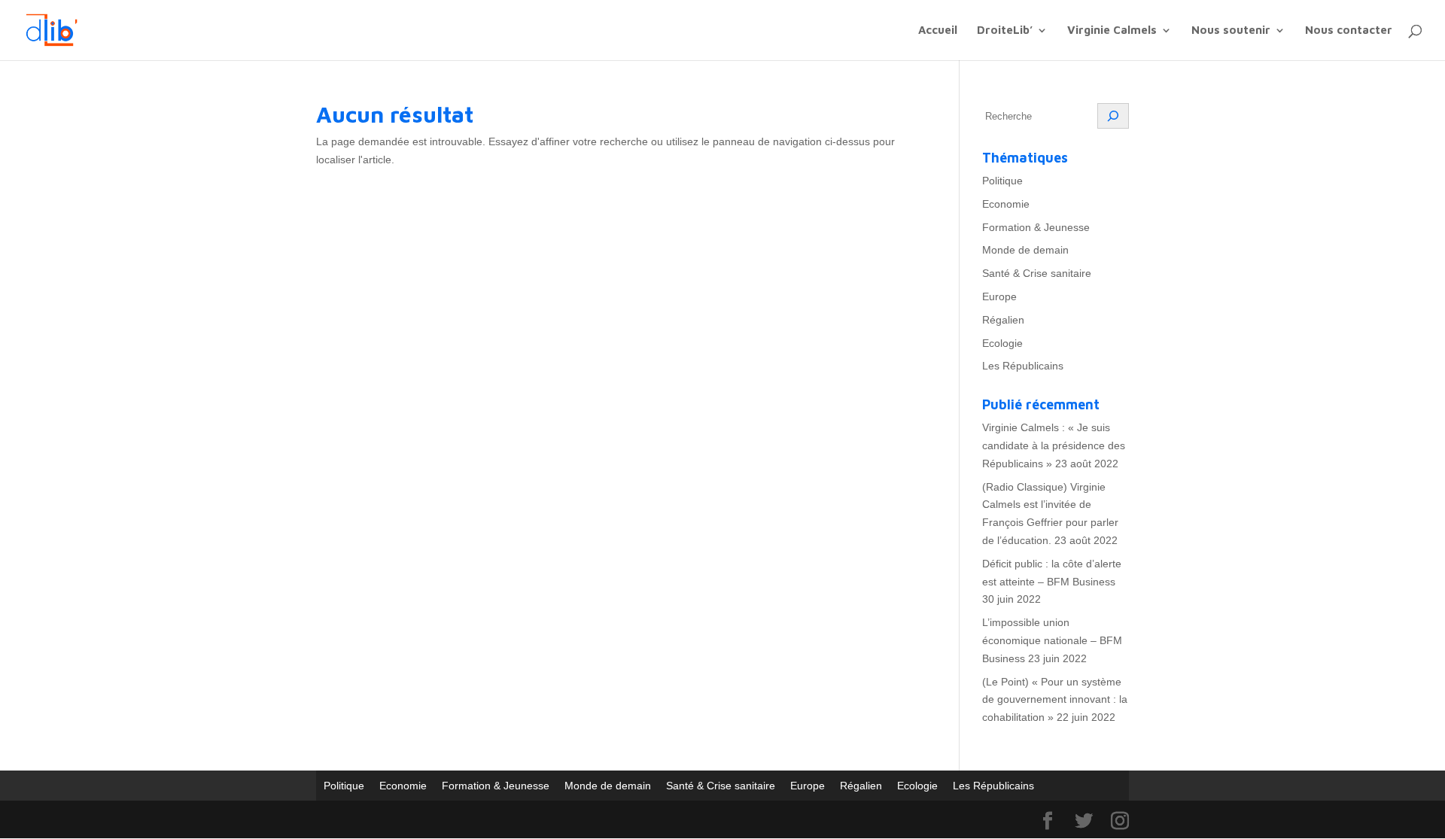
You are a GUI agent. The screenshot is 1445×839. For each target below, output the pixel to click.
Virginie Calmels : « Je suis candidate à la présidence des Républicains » (1053, 445)
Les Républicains (1022, 366)
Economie (1006, 204)
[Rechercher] (1113, 116)
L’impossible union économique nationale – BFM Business (1052, 640)
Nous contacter (1348, 30)
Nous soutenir (1230, 30)
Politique (1002, 181)
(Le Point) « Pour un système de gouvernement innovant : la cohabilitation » (1054, 700)
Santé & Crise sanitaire (1036, 273)
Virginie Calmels (1112, 30)
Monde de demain (1025, 250)
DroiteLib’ (1005, 30)
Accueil (937, 30)
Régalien (1003, 320)
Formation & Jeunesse (1036, 227)
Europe (999, 296)
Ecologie (1002, 343)
